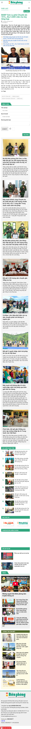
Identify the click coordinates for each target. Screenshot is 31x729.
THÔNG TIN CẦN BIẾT (8, 631)
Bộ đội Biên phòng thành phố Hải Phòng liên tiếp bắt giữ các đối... (22, 481)
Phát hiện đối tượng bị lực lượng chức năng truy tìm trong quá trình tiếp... (21, 488)
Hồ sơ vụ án (6, 548)
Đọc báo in (5, 517)
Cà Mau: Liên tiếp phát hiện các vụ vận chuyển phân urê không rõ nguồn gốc (15, 317)
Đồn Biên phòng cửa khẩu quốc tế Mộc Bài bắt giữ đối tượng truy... (21, 460)
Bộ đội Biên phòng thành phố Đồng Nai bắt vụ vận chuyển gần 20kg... (21, 503)
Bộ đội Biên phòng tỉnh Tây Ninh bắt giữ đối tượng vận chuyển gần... (22, 510)
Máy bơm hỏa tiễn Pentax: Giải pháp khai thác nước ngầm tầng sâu (22, 646)
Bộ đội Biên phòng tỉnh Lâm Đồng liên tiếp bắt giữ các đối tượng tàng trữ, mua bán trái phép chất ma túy (15, 242)
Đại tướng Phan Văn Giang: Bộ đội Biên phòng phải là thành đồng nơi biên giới (22, 602)
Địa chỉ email (4, 113)
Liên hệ (3, 720)
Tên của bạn (4, 107)
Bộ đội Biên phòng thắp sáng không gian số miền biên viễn (21, 611)
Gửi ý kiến (26, 134)
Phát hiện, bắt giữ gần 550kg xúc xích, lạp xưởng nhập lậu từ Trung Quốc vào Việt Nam (14, 431)
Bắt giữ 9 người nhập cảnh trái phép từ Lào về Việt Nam (15, 352)
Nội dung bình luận (6, 120)
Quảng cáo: (7, 719)
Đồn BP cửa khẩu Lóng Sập (8, 98)
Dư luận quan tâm (8, 448)
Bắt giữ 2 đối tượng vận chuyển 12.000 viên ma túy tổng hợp (22, 495)
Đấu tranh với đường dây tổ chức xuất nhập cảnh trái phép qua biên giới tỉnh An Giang (15, 387)
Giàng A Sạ (19, 98)
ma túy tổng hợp (6, 96)
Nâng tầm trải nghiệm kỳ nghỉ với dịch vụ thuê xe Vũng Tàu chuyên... (22, 655)
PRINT (27, 11)
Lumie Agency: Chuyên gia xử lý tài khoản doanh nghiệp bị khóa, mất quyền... (22, 682)
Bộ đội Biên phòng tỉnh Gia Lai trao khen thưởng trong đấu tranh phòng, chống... (22, 467)
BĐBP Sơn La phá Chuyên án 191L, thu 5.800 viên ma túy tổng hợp (14, 17)
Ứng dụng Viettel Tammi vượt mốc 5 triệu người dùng (21, 663)
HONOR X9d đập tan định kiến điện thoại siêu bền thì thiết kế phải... (22, 637)
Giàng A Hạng (15, 96)
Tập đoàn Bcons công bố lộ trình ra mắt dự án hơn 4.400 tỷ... (22, 673)
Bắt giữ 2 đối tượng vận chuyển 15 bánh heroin (21, 473)
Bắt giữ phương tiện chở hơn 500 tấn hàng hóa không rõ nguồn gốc (21, 453)
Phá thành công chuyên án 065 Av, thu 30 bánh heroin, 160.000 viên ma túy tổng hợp (15, 37)
